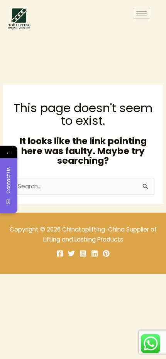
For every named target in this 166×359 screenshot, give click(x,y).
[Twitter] (71, 253)
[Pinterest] (106, 253)
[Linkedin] (94, 253)
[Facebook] (59, 253)
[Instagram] (83, 253)
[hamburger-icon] (141, 13)
